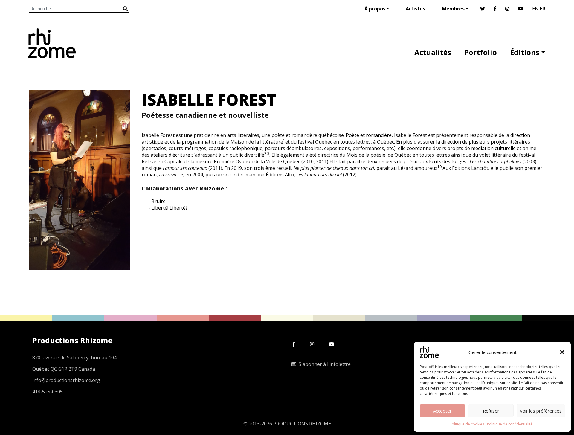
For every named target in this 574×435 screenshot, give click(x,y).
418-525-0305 (47, 391)
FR (542, 8)
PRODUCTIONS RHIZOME (302, 423)
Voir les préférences (541, 411)
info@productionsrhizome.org (66, 380)
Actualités (432, 52)
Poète (352, 135)
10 (439, 166)
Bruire (158, 201)
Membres (453, 8)
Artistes (415, 8)
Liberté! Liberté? (169, 207)
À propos (374, 8)
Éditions (524, 52)
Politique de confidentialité (509, 424)
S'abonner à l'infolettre (323, 364)
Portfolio (480, 52)
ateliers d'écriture (170, 155)
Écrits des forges (447, 161)
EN (535, 8)
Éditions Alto (280, 174)
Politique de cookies (467, 424)
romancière (379, 135)
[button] (562, 352)
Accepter (442, 411)
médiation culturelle (493, 148)
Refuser (491, 411)
